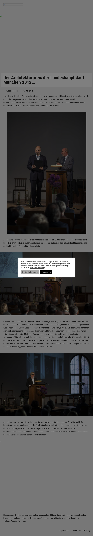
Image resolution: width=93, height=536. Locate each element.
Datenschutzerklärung (37, 268)
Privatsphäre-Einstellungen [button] (30, 272)
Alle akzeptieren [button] (46, 272)
